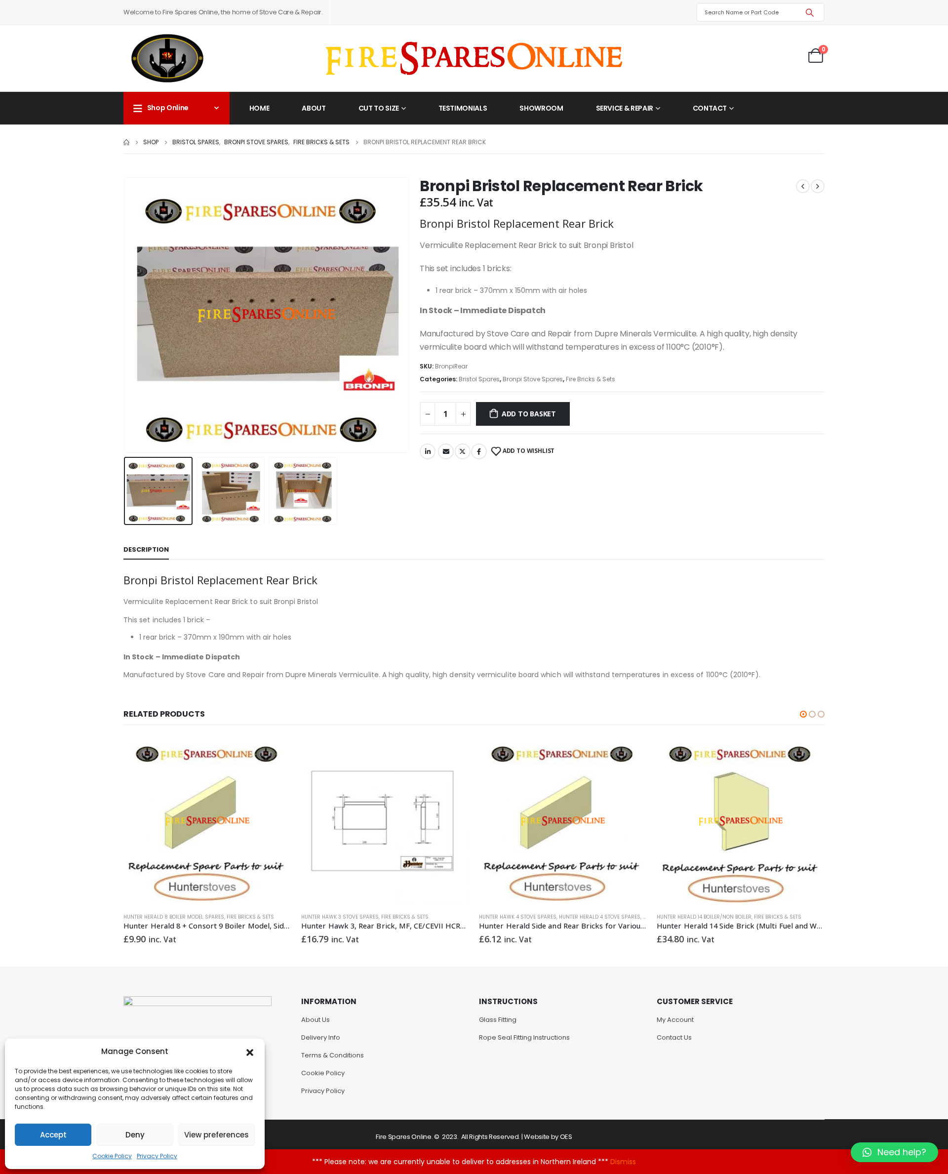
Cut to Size (378, 108)
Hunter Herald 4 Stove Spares (599, 917)
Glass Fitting (497, 1019)
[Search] (810, 12)
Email (446, 451)
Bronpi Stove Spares (533, 379)
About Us (315, 1019)
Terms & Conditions (332, 1055)
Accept (53, 1135)
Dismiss (623, 1162)
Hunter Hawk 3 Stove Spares (340, 917)
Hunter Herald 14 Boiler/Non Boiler (704, 917)
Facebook (479, 451)
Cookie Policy (112, 1156)
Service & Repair (624, 108)
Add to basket (529, 413)
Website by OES (548, 1136)
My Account (675, 1019)
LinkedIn (427, 451)
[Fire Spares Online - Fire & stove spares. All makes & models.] (474, 58)
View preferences (216, 1135)
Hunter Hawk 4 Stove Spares (517, 917)
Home (259, 108)
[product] (207, 821)
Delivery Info (320, 1037)
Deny (135, 1135)
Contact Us (674, 1037)
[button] (250, 1051)
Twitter (463, 451)
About (313, 108)
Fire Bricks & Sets (590, 379)
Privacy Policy (157, 1156)
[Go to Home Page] (126, 142)
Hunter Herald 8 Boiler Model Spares (173, 917)
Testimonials (462, 108)
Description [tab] (146, 549)
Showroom (541, 108)
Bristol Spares (479, 379)
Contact (710, 108)
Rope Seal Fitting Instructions (524, 1037)
